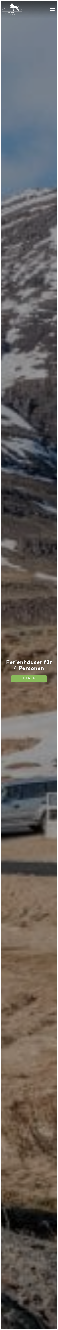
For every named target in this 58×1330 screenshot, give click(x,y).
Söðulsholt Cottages (12, 9)
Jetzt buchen (29, 678)
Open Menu (52, 9)
